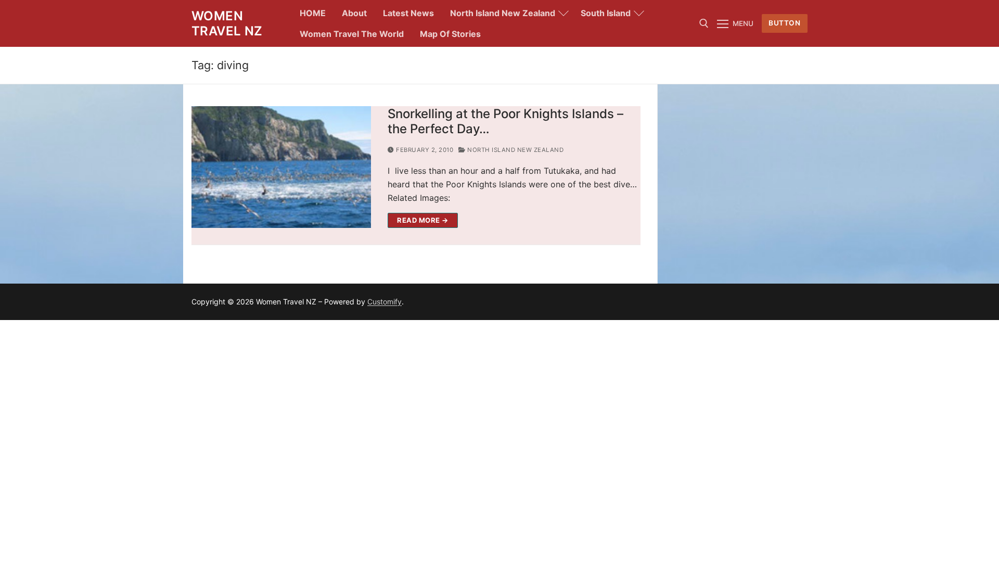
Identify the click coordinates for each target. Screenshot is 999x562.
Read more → (423, 220)
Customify (384, 301)
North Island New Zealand (514, 150)
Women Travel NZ (227, 23)
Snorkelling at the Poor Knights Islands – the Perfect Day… (505, 121)
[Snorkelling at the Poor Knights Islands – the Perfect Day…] (281, 167)
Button (784, 23)
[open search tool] (704, 23)
